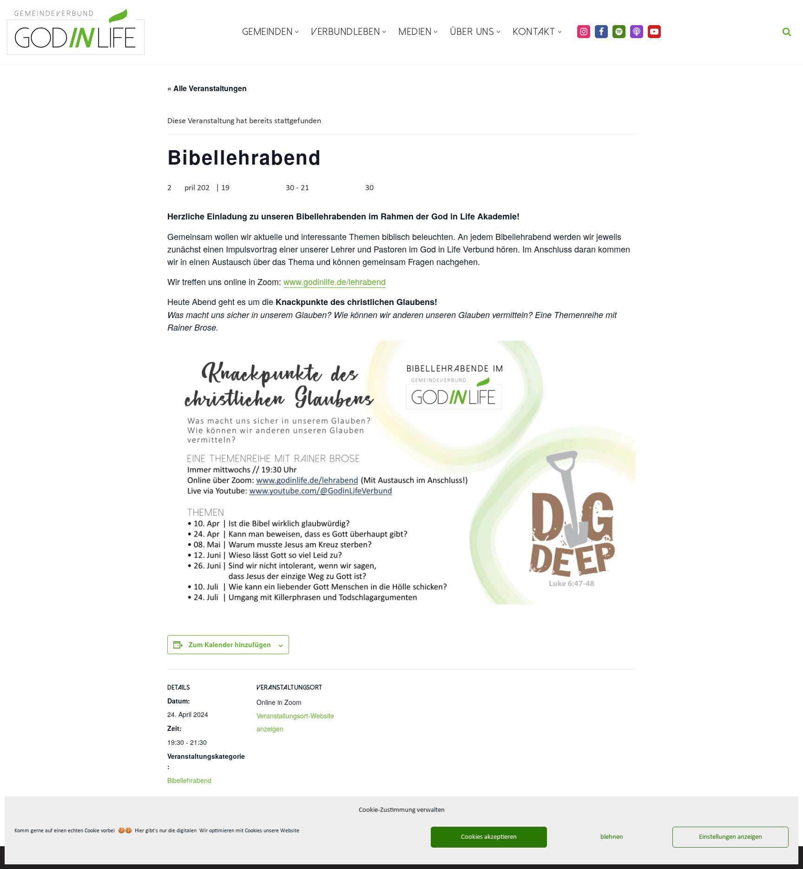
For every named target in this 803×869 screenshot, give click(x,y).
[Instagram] (583, 31)
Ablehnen (609, 837)
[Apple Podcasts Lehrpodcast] (636, 31)
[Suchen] (786, 31)
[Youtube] (654, 31)
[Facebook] (601, 31)
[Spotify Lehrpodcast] (618, 31)
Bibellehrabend (189, 780)
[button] (296, 31)
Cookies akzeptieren (489, 837)
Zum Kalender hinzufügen (230, 644)
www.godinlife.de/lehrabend (334, 281)
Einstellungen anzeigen (730, 837)
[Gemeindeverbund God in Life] (76, 31)
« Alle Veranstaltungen (207, 88)
